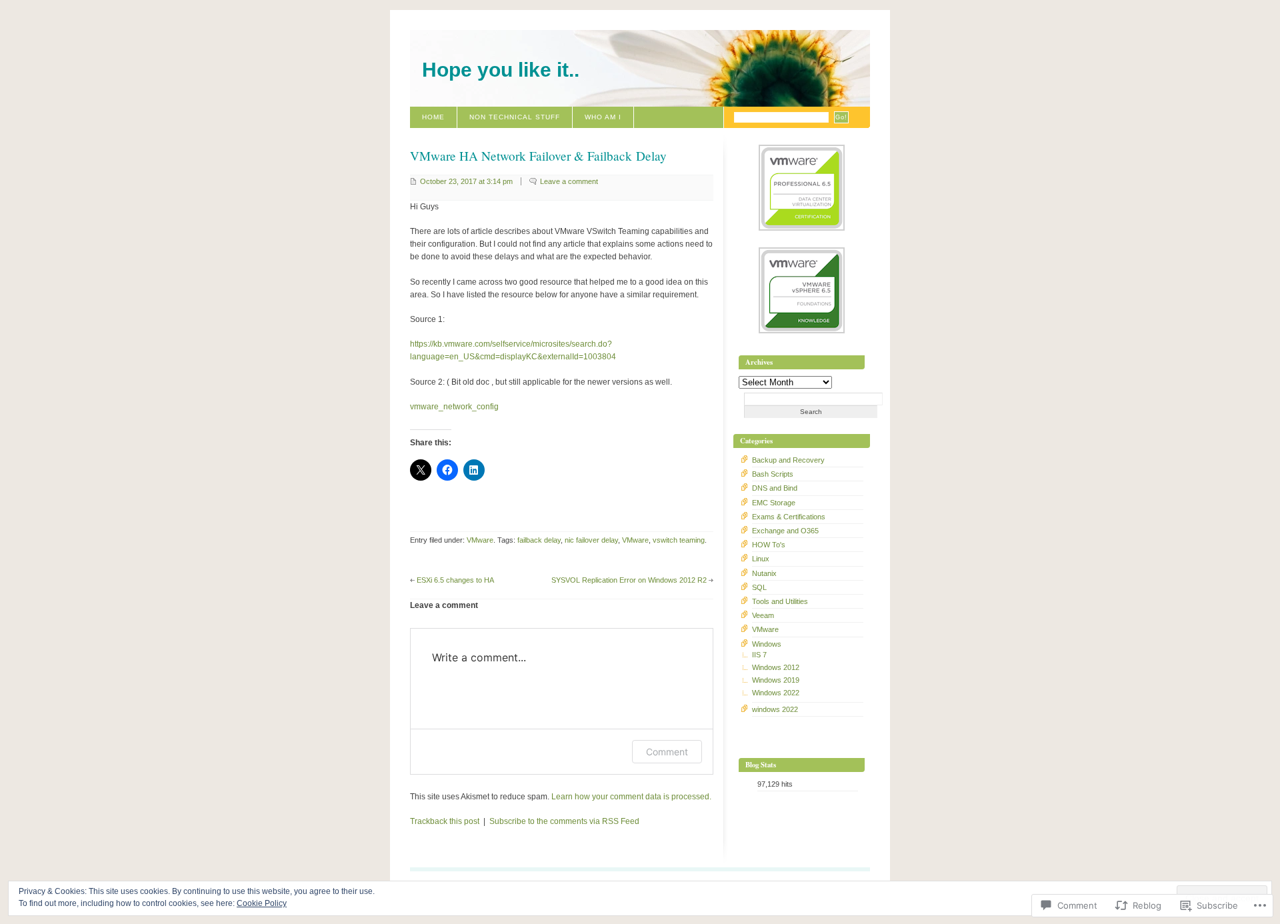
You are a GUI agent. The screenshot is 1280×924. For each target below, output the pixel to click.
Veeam (763, 615)
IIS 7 (759, 655)
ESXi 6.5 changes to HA (455, 580)
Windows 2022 (775, 693)
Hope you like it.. (500, 70)
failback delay (539, 540)
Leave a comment (569, 181)
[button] (801, 189)
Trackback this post (444, 821)
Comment (667, 751)
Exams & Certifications (788, 517)
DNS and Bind (774, 488)
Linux (760, 559)
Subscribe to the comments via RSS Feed (564, 821)
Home (433, 117)
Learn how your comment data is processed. (631, 796)
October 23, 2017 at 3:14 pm (466, 181)
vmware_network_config (454, 406)
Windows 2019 (775, 680)
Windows (766, 644)
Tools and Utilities (780, 601)
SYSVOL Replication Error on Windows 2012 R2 (629, 580)
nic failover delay (591, 540)
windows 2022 (775, 709)
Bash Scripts (772, 474)
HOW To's (768, 545)
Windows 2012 (775, 667)
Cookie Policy (262, 903)
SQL (759, 587)
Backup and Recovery (788, 460)
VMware (480, 540)
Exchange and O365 (785, 531)
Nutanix (764, 573)
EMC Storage (773, 503)
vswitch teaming (679, 540)
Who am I (603, 117)
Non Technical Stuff (514, 117)
